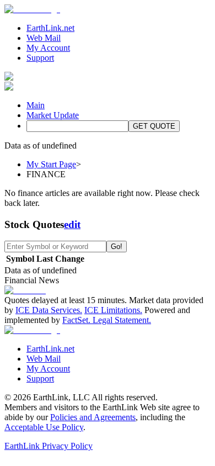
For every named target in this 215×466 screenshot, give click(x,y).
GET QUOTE (154, 126)
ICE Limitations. (113, 310)
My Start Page (51, 164)
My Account (48, 47)
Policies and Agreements (93, 417)
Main (35, 105)
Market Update (52, 115)
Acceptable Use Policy (43, 427)
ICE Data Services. (48, 310)
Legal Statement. (122, 320)
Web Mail (43, 38)
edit (72, 224)
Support (40, 57)
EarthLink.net (50, 28)
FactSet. (76, 320)
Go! (116, 246)
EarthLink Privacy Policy (48, 446)
